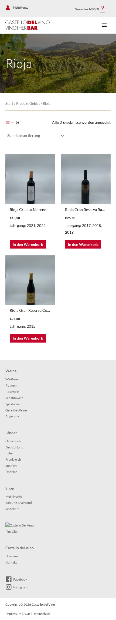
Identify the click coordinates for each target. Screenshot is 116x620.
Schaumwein (14, 398)
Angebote (12, 416)
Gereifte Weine (16, 410)
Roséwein (12, 392)
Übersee (11, 472)
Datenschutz (41, 614)
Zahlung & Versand (18, 503)
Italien (9, 453)
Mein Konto (13, 496)
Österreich (13, 441)
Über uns (11, 556)
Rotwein (11, 385)
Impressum (13, 614)
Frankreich (13, 459)
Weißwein (12, 379)
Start (9, 104)
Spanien (11, 466)
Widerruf (12, 509)
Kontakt (11, 562)
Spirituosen (13, 404)
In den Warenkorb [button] (28, 244)
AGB (26, 614)
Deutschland (14, 447)
